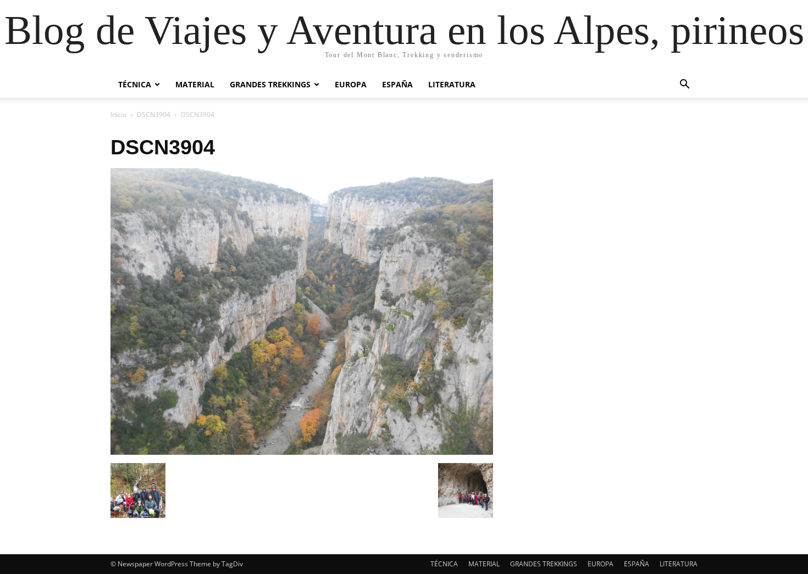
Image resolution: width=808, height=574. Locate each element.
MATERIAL (194, 84)
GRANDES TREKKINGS (270, 84)
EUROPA (351, 84)
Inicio (118, 114)
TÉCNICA (134, 84)
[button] (684, 85)
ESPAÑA (397, 84)
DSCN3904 (153, 114)
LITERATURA (451, 84)
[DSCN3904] (301, 451)
